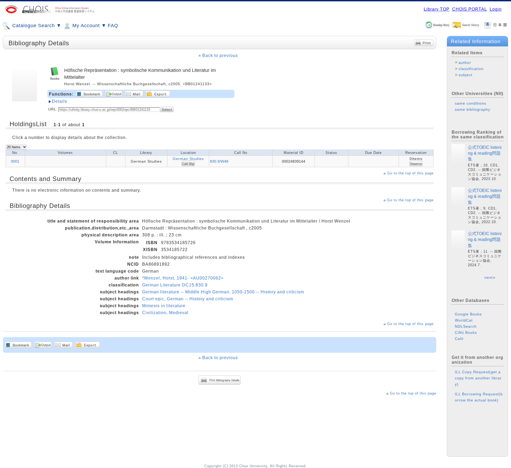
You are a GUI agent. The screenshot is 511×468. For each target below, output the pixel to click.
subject (465, 75)
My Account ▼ (88, 25)
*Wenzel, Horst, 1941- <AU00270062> (183, 278)
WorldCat (464, 320)
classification (471, 69)
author (465, 62)
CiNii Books (466, 332)
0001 (15, 161)
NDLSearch (466, 326)
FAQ (113, 25)
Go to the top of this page (410, 173)
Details (59, 101)
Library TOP (437, 9)
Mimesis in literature (164, 305)
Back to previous (220, 55)
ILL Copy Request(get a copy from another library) (478, 378)
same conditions (470, 103)
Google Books (468, 314)
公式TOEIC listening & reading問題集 (485, 153)
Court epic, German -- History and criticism (187, 299)
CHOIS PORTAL (469, 9)
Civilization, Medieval (165, 312)
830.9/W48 (219, 161)
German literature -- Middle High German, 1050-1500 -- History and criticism (223, 292)
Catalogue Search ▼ (36, 25)
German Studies (188, 159)
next (488, 277)
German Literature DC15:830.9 (175, 285)
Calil (459, 338)
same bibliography (472, 109)
